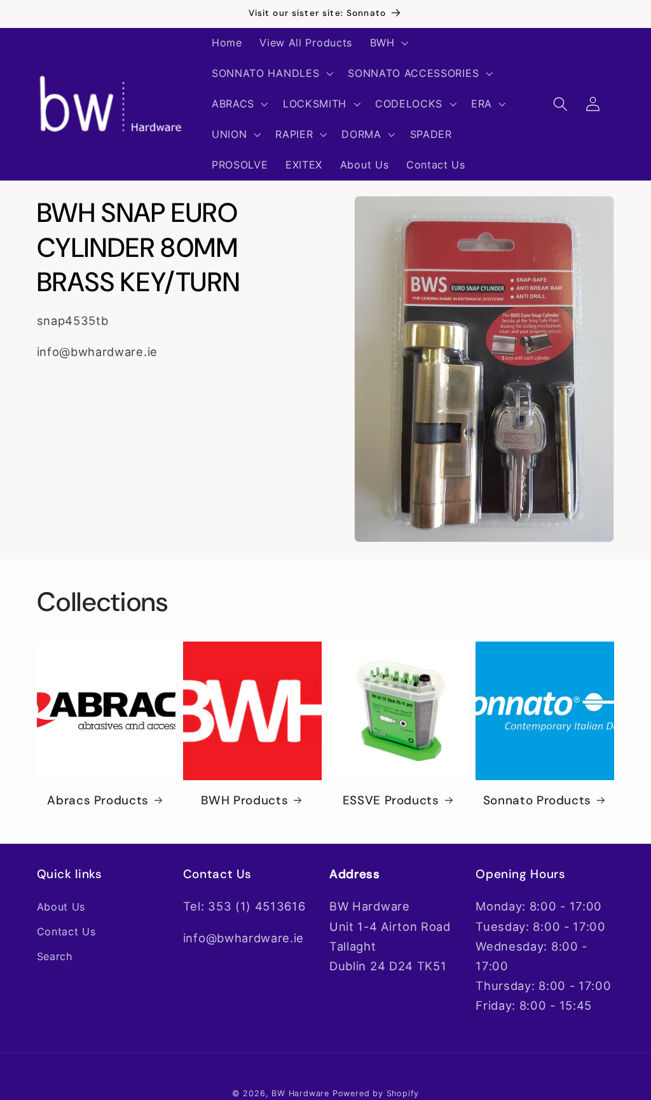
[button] (388, 43)
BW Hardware (300, 1093)
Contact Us (66, 931)
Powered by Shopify (376, 1093)
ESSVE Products (391, 800)
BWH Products (245, 800)
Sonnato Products (537, 800)
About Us (61, 906)
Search (55, 956)
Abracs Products (97, 800)
